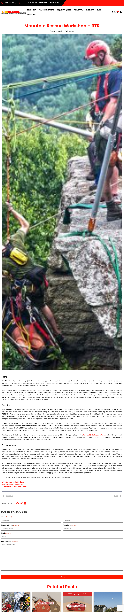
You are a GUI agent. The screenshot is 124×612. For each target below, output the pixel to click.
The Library (78, 10)
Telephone (70, 525)
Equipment (31, 10)
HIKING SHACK (54, 3)
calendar (90, 10)
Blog (99, 10)
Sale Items (31, 15)
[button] (112, 12)
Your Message (9, 541)
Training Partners (46, 10)
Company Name (10, 525)
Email (6, 533)
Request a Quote (64, 10)
